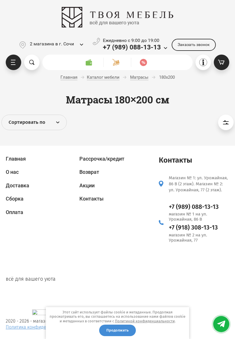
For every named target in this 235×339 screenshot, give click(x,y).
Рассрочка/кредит (101, 159)
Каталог (13, 62)
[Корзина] (221, 62)
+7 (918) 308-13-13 (193, 227)
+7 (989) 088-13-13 (132, 47)
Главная (16, 159)
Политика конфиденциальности (39, 327)
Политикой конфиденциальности (145, 321)
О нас (12, 172)
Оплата (14, 212)
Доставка (17, 185)
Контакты (91, 199)
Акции (87, 185)
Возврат (89, 172)
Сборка (14, 199)
